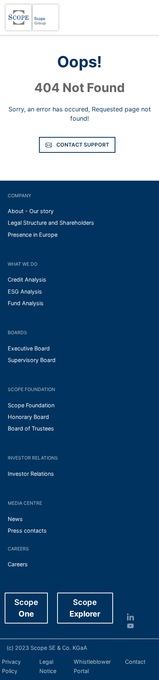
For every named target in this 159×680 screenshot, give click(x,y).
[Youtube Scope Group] (133, 625)
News (15, 519)
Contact (135, 661)
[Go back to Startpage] (18, 17)
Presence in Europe (33, 234)
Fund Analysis (26, 303)
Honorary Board (28, 416)
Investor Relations (31, 473)
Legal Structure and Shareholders (51, 222)
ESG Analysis (25, 291)
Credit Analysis (27, 279)
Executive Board (29, 348)
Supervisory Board (32, 360)
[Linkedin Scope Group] (133, 616)
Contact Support (82, 145)
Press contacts (27, 530)
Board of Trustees (31, 428)
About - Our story (31, 211)
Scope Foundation (31, 405)
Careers (18, 564)
